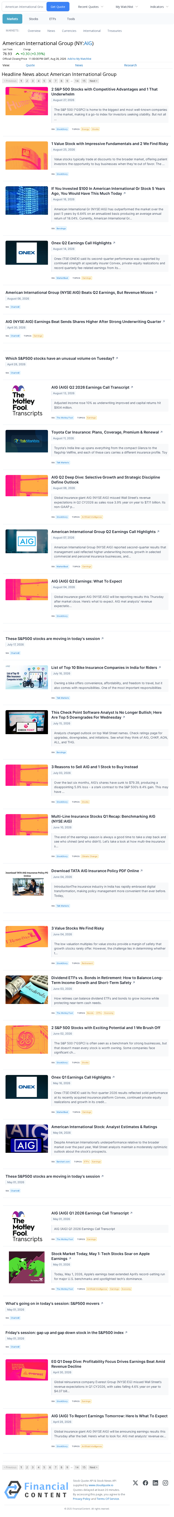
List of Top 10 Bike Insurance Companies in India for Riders (106, 667)
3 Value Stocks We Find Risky (77, 928)
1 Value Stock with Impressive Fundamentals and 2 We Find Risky (109, 143)
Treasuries (114, 31)
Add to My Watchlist (79, 59)
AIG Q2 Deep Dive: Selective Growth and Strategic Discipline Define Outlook (105, 479)
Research (130, 65)
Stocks (33, 19)
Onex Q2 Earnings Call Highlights (83, 243)
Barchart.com (63, 1161)
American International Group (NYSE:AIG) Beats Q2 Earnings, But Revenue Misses (81, 292)
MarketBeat (62, 278)
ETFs (52, 19)
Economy (108, 1013)
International (92, 31)
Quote (30, 65)
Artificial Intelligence (92, 517)
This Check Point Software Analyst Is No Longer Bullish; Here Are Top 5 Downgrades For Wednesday (106, 714)
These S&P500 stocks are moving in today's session (55, 638)
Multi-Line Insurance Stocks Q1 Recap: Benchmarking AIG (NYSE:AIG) (103, 818)
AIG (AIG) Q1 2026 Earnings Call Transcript (92, 1213)
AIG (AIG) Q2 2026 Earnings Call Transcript (92, 387)
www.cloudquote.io (101, 1485)
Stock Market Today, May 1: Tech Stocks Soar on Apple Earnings (100, 1256)
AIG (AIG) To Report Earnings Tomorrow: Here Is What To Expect (109, 1416)
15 (84, 81)
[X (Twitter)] (135, 1490)
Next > (93, 81)
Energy (85, 129)
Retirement (87, 963)
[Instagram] (165, 1490)
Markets (12, 19)
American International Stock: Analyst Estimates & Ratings (104, 1127)
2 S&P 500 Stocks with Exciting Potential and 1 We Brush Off (105, 1027)
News (51, 31)
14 (76, 81)
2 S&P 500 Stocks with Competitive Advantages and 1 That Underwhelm (104, 91)
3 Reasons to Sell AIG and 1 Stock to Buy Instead (94, 767)
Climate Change (89, 856)
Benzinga (61, 228)
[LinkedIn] (155, 1490)
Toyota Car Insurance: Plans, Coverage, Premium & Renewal (107, 432)
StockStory (62, 129)
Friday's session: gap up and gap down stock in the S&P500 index (67, 1332)
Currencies (69, 31)
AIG (88, 43)
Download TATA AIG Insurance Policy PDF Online (97, 871)
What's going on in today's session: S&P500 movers (55, 1303)
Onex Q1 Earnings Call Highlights (83, 1077)
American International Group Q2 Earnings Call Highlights (105, 531)
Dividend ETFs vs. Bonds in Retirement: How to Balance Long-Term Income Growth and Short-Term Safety (107, 980)
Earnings (87, 278)
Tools (71, 19)
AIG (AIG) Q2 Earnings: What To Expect (86, 581)
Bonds (90, 1013)
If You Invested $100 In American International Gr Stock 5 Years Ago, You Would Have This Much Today (108, 191)
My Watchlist (124, 7)
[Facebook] (145, 1490)
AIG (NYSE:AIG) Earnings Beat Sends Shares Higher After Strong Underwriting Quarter (85, 321)
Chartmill (15, 307)
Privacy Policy (81, 1499)
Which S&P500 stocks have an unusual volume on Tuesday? (62, 358)
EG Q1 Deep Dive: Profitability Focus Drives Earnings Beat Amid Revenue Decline (108, 1364)
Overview (34, 31)
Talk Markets (63, 462)
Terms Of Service (108, 1499)
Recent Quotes (88, 7)
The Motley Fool (65, 418)
